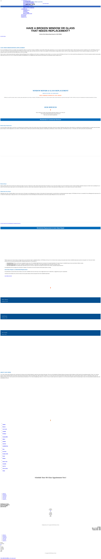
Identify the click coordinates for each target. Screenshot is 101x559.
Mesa (3, 449)
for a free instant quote (8, 558)
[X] (50, 510)
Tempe (4, 470)
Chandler (4, 431)
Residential (4, 494)
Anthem (4, 424)
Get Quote (4, 539)
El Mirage (4, 433)
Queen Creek (5, 461)
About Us (4, 493)
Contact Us (4, 499)
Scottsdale (4, 463)
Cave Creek (5, 429)
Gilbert (4, 439)
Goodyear (4, 443)
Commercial (5, 495)
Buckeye (4, 426)
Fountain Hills (5, 436)
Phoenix (4, 458)
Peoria (4, 456)
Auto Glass (4, 496)
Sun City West (5, 468)
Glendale (4, 441)
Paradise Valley (5, 453)
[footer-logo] (3, 522)
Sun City (4, 466)
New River (4, 451)
